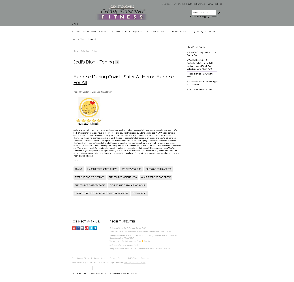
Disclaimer (145, 258)
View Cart (213, 4)
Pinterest (87, 228)
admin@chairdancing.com (134, 262)
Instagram (82, 228)
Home (76, 51)
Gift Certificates (196, 4)
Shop (75, 23)
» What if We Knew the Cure (199, 89)
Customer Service (117, 258)
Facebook (78, 228)
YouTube (74, 228)
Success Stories (100, 258)
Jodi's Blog (85, 51)
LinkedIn (95, 228)
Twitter (91, 228)
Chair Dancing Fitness (80, 258)
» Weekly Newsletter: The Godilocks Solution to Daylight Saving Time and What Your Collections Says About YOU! (200, 64)
